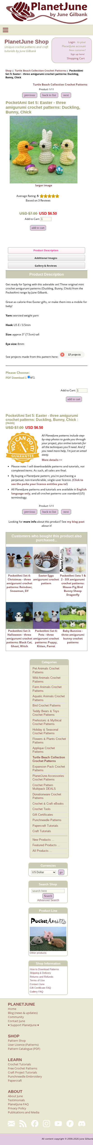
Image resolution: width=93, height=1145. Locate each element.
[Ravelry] (70, 1123)
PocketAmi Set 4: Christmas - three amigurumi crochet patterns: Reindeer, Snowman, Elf (19, 583)
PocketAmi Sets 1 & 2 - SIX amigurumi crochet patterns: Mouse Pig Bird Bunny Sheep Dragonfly (73, 585)
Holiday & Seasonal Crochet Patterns (45, 731)
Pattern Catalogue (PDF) (24, 1049)
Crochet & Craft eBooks (48, 803)
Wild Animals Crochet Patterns (46, 679)
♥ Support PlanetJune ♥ (23, 1025)
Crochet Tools (42, 809)
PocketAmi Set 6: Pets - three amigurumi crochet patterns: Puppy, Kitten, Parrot (46, 638)
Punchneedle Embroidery (25, 1076)
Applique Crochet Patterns (44, 750)
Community (16, 1017)
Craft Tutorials (42, 831)
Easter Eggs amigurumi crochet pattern (46, 579)
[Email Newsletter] (11, 1123)
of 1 (32, 377)
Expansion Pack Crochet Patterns (49, 768)
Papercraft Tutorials (45, 825)
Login (71, 42)
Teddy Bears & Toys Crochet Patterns (46, 713)
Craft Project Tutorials (22, 1072)
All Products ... (42, 850)
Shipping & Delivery (40, 973)
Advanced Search (48, 900)
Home (12, 1009)
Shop (8, 70)
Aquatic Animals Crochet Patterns (49, 698)
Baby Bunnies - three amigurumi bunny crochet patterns (72, 636)
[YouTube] (58, 1123)
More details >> (52, 460)
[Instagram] (46, 1123)
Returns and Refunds (41, 976)
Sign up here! (78, 54)
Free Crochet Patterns (22, 1068)
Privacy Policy (17, 1108)
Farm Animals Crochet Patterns (47, 689)
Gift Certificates (43, 814)
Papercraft (15, 1080)
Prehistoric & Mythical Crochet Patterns (47, 722)
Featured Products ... (46, 845)
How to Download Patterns (44, 969)
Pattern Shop (17, 1041)
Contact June (37, 984)
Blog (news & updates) (23, 1013)
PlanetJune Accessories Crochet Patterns (48, 777)
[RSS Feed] (23, 1123)
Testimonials (16, 1100)
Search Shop (48, 884)
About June (15, 1096)
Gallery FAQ (36, 991)
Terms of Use (37, 980)
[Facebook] (34, 1123)
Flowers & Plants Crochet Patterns (49, 740)
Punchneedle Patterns (47, 820)
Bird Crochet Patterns (47, 705)
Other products (38, 952)
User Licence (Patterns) (23, 1045)
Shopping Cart (76, 58)
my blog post (75, 522)
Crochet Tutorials (19, 1064)
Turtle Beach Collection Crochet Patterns (40, 70)
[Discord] (81, 1123)
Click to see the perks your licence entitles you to (47, 482)
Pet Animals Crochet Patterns (46, 670)
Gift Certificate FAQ (40, 987)
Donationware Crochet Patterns (47, 796)
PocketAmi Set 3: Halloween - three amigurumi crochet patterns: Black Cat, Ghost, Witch (19, 638)
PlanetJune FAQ (18, 1104)
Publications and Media (23, 1112)
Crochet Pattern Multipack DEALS (44, 787)
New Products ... (43, 839)
